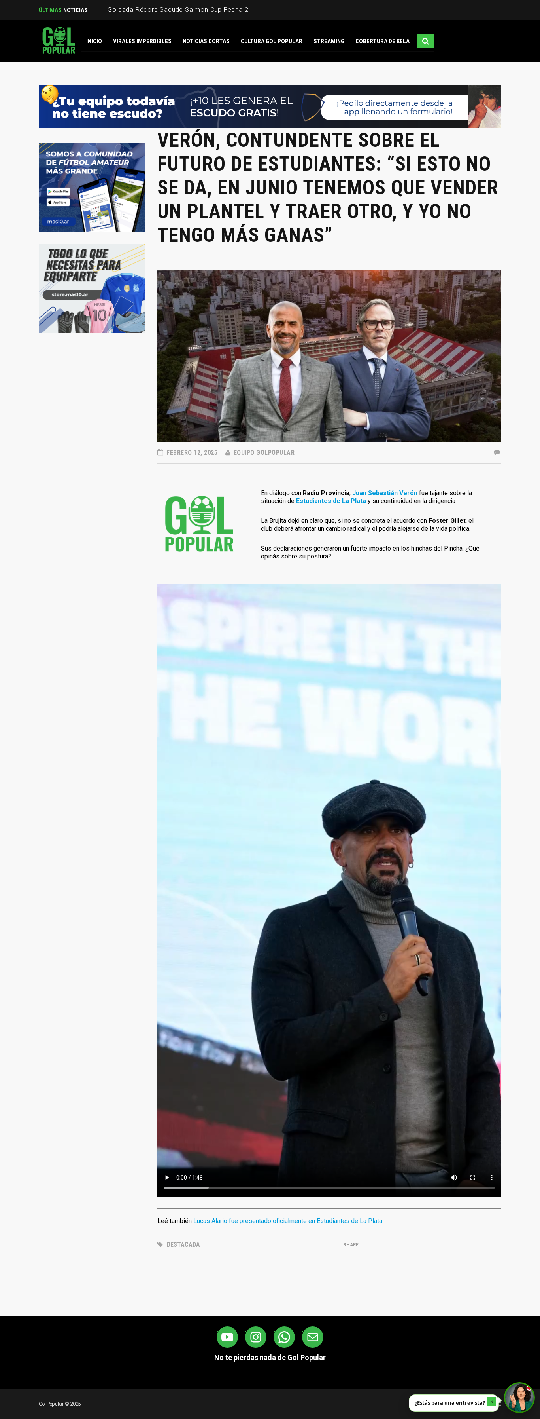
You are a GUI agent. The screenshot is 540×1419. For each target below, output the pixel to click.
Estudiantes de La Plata (331, 501)
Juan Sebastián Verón (384, 493)
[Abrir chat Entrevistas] (519, 1397)
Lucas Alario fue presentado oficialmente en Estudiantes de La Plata (287, 1221)
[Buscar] (425, 41)
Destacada (183, 1244)
